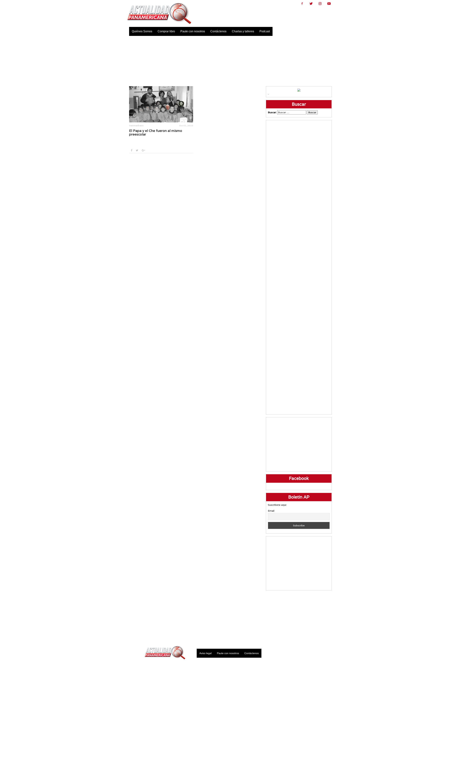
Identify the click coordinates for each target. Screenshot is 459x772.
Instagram (320, 3)
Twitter (311, 3)
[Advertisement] (229, 61)
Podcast (264, 31)
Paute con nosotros (192, 31)
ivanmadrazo (136, 125)
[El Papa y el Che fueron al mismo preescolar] (161, 104)
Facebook (302, 3)
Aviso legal (205, 653)
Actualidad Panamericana (159, 13)
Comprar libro (166, 31)
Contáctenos (218, 31)
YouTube (329, 3)
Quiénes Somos (142, 31)
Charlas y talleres (243, 31)
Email (271, 510)
